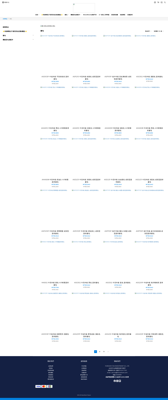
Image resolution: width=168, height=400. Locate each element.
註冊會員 (84, 368)
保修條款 (50, 375)
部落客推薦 (114, 15)
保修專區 (122, 15)
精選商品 (6, 27)
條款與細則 (84, 379)
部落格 (51, 368)
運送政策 (50, 377)
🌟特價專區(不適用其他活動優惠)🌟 (52, 15)
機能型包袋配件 (75, 15)
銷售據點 (50, 372)
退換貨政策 (84, 377)
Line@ (116, 377)
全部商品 (5, 18)
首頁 (36, 15)
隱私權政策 (51, 379)
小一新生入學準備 (104, 15)
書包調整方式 (84, 375)
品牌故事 (50, 366)
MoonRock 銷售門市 (90, 15)
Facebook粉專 (124, 377)
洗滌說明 (130, 15)
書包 (66, 15)
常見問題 (84, 366)
